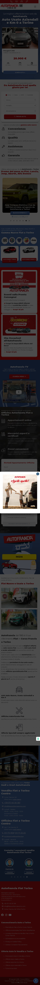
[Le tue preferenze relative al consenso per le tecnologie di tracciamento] (38, 739)
